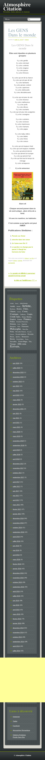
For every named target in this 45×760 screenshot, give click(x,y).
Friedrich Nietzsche (22, 322)
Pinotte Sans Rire (19, 737)
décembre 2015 (18, 573)
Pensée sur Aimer (18, 236)
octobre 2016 (17, 527)
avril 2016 (16, 555)
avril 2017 (16, 500)
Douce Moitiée (27, 317)
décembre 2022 (18, 372)
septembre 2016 (18, 532)
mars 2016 (16, 559)
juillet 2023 (16, 368)
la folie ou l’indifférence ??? (25, 280)
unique (20, 260)
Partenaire (25, 326)
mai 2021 (16, 418)
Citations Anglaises (19, 735)
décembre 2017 (18, 464)
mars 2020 (16, 432)
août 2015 (16, 591)
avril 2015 (16, 610)
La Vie (31, 258)
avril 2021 (16, 422)
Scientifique (19, 339)
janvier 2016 (17, 568)
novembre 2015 (18, 578)
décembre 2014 (18, 628)
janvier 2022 (17, 404)
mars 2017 (16, 505)
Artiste (26, 306)
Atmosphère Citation (17, 6)
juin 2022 (16, 386)
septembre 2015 (18, 587)
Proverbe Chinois (21, 332)
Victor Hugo (22, 341)
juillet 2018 (16, 454)
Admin (27, 39)
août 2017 (16, 482)
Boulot (19, 309)
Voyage (13, 344)
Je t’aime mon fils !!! (19, 243)
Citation (19, 311)
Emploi (13, 319)
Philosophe (15, 328)
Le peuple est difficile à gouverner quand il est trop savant (21, 274)
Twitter (15, 721)
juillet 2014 (16, 651)
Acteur (12, 303)
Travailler (13, 341)
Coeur (24, 311)
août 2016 (16, 537)
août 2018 (16, 450)
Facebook (16, 726)
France (12, 321)
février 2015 (17, 619)
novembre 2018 (18, 441)
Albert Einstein (24, 303)
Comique (14, 313)
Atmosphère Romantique (21, 730)
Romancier (25, 336)
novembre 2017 (18, 468)
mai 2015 (16, 605)
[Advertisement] (22, 680)
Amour (27, 258)
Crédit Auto (15, 316)
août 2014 (16, 646)
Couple (29, 314)
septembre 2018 (18, 445)
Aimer (15, 260)
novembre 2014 (18, 632)
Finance (27, 319)
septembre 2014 (18, 641)
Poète (12, 331)
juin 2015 (16, 600)
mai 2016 (16, 550)
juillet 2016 (16, 541)
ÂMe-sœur (21, 343)
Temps (26, 339)
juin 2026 (16, 363)
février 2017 (17, 509)
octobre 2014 (17, 637)
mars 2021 (16, 427)
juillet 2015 (16, 596)
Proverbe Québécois (21, 334)
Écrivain (14, 346)
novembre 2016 (18, 523)
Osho (18, 326)
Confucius (23, 314)
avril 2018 (16, 459)
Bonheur (12, 309)
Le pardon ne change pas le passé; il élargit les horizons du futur (22, 249)
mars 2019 (16, 436)
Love (18, 324)
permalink (11, 263)
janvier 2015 (17, 623)
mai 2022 (16, 391)
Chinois (12, 311)
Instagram (16, 717)
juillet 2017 (16, 486)
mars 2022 (16, 400)
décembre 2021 (18, 409)
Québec (18, 337)
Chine (25, 308)
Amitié (12, 306)
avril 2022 (16, 395)
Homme (13, 324)
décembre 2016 (18, 518)
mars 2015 (16, 614)
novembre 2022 (18, 377)
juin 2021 (16, 413)
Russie (12, 339)
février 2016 (17, 564)
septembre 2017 (18, 477)
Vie (30, 341)
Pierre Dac (25, 329)
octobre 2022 (17, 381)
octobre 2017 (17, 473)
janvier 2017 (17, 514)
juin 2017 (16, 491)
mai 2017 (16, 495)
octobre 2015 (17, 582)
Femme (19, 319)
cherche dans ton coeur (21, 240)
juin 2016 (16, 546)
